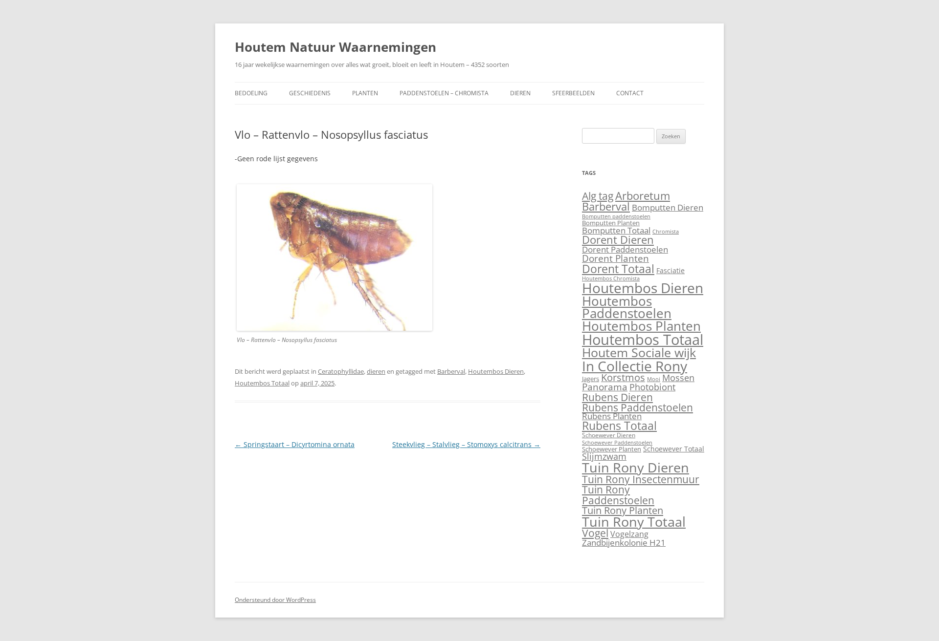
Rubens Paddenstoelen (637, 407)
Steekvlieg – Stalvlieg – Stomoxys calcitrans (466, 444)
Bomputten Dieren (667, 207)
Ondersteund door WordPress (275, 600)
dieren (376, 371)
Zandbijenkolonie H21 (624, 542)
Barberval (451, 371)
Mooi (653, 379)
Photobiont (652, 387)
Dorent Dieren (618, 239)
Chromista (665, 231)
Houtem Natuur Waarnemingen (335, 47)
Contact (630, 93)
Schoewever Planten (611, 449)
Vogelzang (629, 534)
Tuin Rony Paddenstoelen (618, 494)
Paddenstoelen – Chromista (444, 93)
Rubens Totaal (619, 425)
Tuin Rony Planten (622, 510)
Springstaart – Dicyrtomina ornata (295, 444)
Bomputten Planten (611, 222)
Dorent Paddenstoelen (625, 249)
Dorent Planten (615, 258)
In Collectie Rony (634, 366)
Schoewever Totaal (673, 448)
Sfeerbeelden (573, 93)
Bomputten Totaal (616, 230)
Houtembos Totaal (262, 383)
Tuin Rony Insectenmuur (640, 479)
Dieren (520, 93)
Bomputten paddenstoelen (616, 216)
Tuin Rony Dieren (635, 467)
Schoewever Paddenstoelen (617, 442)
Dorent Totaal (618, 269)
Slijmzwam (604, 456)
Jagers (590, 378)
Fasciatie (670, 270)
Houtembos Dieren (496, 371)
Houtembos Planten (641, 326)
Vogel (595, 533)
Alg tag (597, 196)
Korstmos (623, 377)
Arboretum (642, 196)
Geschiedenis (310, 93)
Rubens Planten (612, 416)
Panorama (604, 387)
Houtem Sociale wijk (639, 352)
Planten (365, 93)
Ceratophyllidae (341, 371)
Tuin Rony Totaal (634, 522)
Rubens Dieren (617, 397)
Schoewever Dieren (608, 435)
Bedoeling (251, 93)
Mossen (678, 377)
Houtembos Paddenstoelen (626, 307)
